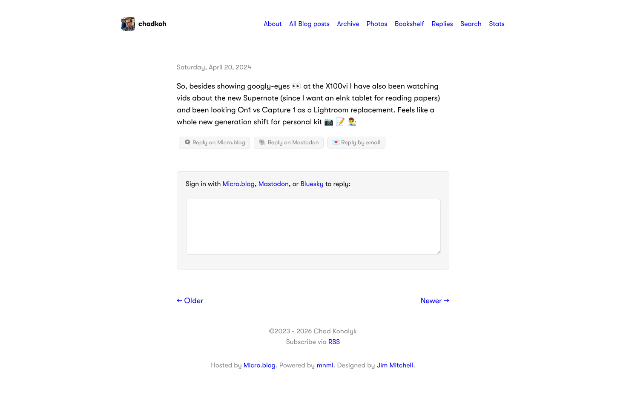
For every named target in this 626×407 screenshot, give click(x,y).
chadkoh (152, 24)
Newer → (435, 301)
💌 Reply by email (356, 142)
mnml (324, 365)
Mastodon (273, 184)
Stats (497, 24)
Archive (348, 24)
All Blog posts (309, 24)
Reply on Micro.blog (218, 142)
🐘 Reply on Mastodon (288, 142)
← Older (190, 301)
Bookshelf (409, 24)
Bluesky (311, 184)
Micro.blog (239, 184)
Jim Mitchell (395, 365)
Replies (442, 24)
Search (471, 24)
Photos (377, 24)
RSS (334, 342)
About (272, 24)
